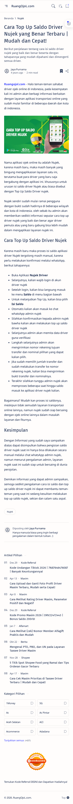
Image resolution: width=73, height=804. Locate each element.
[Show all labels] (17, 740)
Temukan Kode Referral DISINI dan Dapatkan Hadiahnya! (35, 781)
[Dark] (60, 6)
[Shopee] (25, 657)
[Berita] (24, 641)
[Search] (53, 6)
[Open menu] (6, 6)
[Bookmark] (67, 6)
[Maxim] (24, 578)
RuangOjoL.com (23, 6)
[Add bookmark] (61, 71)
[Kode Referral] (28, 562)
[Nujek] (10, 512)
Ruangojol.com (14, 84)
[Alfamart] (23, 625)
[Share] (67, 71)
